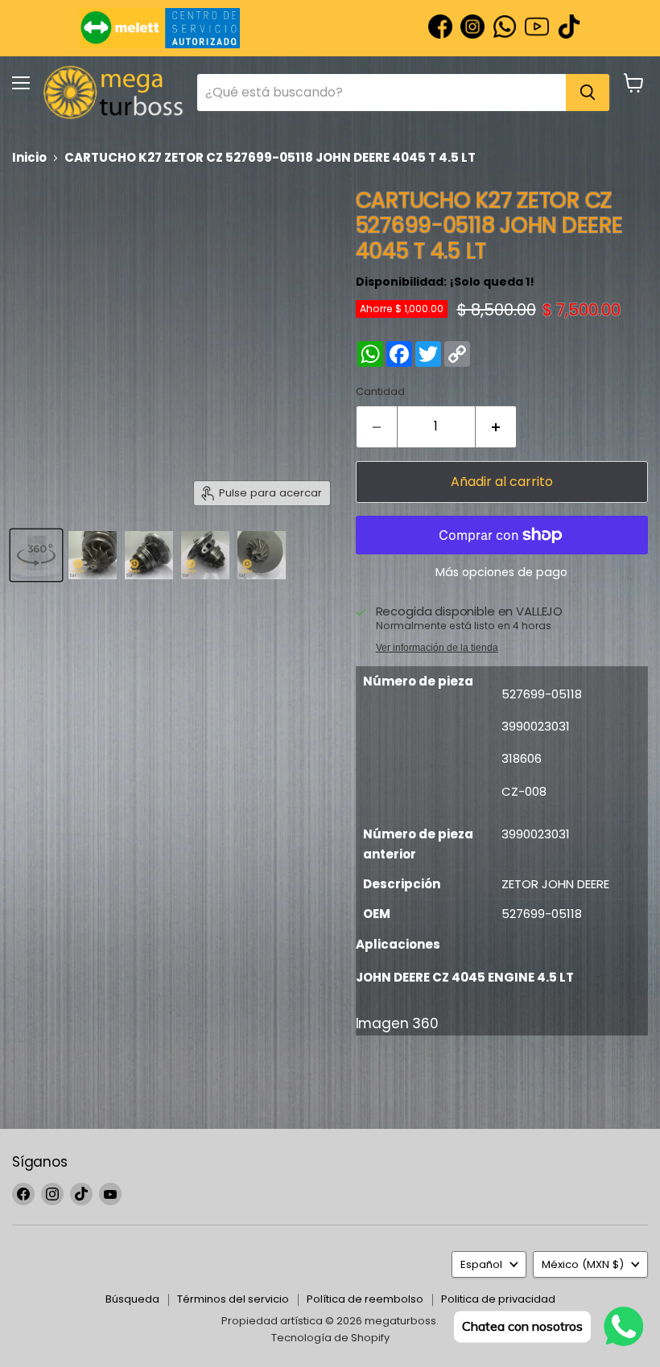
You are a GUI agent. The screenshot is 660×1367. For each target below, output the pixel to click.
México (583, 1264)
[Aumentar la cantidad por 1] (496, 426)
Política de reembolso (365, 1299)
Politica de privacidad (498, 1299)
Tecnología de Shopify (330, 1337)
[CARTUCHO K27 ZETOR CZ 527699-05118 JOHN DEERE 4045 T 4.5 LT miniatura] (36, 555)
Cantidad (380, 391)
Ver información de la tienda (437, 647)
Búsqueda (132, 1299)
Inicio (29, 157)
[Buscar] (587, 92)
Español (481, 1264)
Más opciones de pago (501, 572)
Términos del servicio (233, 1299)
